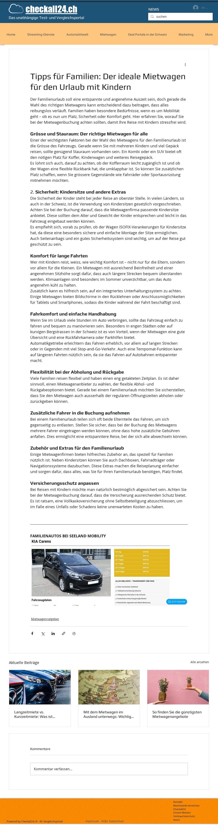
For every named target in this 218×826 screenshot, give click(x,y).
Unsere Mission (182, 812)
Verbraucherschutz (184, 816)
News (176, 819)
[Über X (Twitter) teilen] (43, 633)
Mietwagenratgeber (45, 619)
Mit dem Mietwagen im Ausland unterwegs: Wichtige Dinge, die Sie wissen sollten (108, 714)
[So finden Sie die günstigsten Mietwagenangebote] (178, 687)
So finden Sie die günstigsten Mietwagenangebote (177, 714)
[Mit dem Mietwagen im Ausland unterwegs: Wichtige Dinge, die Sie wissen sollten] (109, 687)
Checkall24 (179, 809)
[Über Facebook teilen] (32, 633)
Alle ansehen (200, 662)
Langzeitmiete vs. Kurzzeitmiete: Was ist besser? (33, 714)
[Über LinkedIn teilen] (53, 633)
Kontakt (177, 801)
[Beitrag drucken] (74, 633)
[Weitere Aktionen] (185, 64)
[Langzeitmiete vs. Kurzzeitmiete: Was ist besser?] (40, 687)
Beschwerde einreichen (186, 805)
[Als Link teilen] (64, 633)
